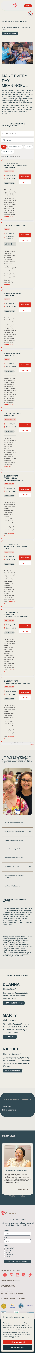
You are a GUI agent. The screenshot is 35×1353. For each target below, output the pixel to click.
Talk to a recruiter (9, 1110)
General (28, 147)
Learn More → (8, 216)
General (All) (9, 1248)
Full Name (6, 1230)
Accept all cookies (17, 1347)
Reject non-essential (17, 1342)
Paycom (32, 744)
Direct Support (7, 152)
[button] (5, 6)
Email (5, 1238)
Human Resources (15, 147)
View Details (25, 176)
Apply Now (25, 182)
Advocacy (8, 1250)
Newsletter (9, 1255)
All (4, 147)
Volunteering (9, 1257)
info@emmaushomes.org (14, 1294)
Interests (6, 1245)
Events (7, 1252)
